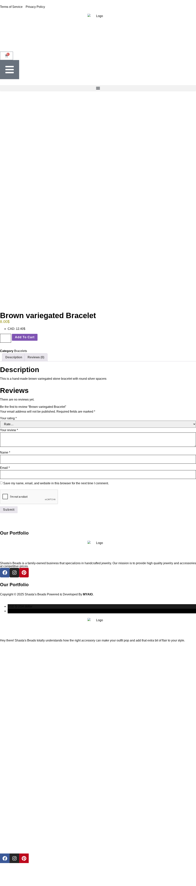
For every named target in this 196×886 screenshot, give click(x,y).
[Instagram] (14, 858)
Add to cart (24, 337)
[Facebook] (5, 858)
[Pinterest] (24, 858)
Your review (9, 430)
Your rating (8, 418)
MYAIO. (88, 594)
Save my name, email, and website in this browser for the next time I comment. (56, 483)
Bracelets (20, 351)
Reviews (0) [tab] (36, 357)
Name (5, 452)
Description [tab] (13, 357)
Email (5, 467)
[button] (98, 88)
